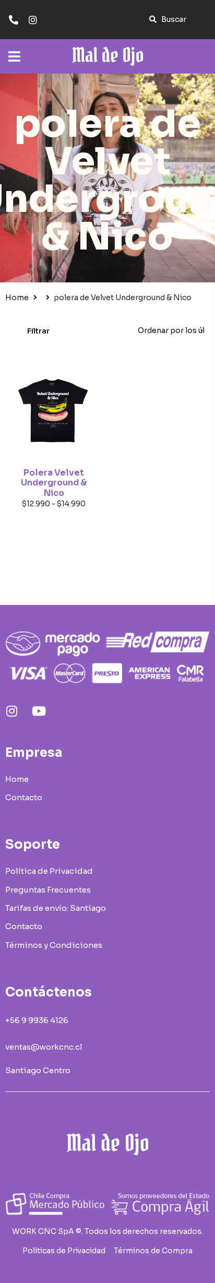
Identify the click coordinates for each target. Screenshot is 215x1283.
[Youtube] (38, 711)
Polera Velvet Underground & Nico (54, 482)
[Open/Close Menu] (14, 51)
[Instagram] (11, 711)
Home (17, 297)
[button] (168, 19)
